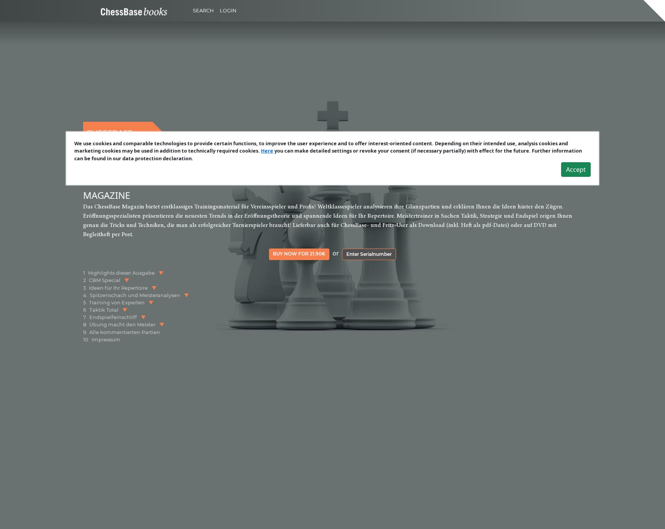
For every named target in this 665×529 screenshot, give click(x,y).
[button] (161, 273)
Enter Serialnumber (369, 254)
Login (228, 10)
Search (203, 10)
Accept (576, 169)
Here (267, 150)
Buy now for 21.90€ (299, 254)
